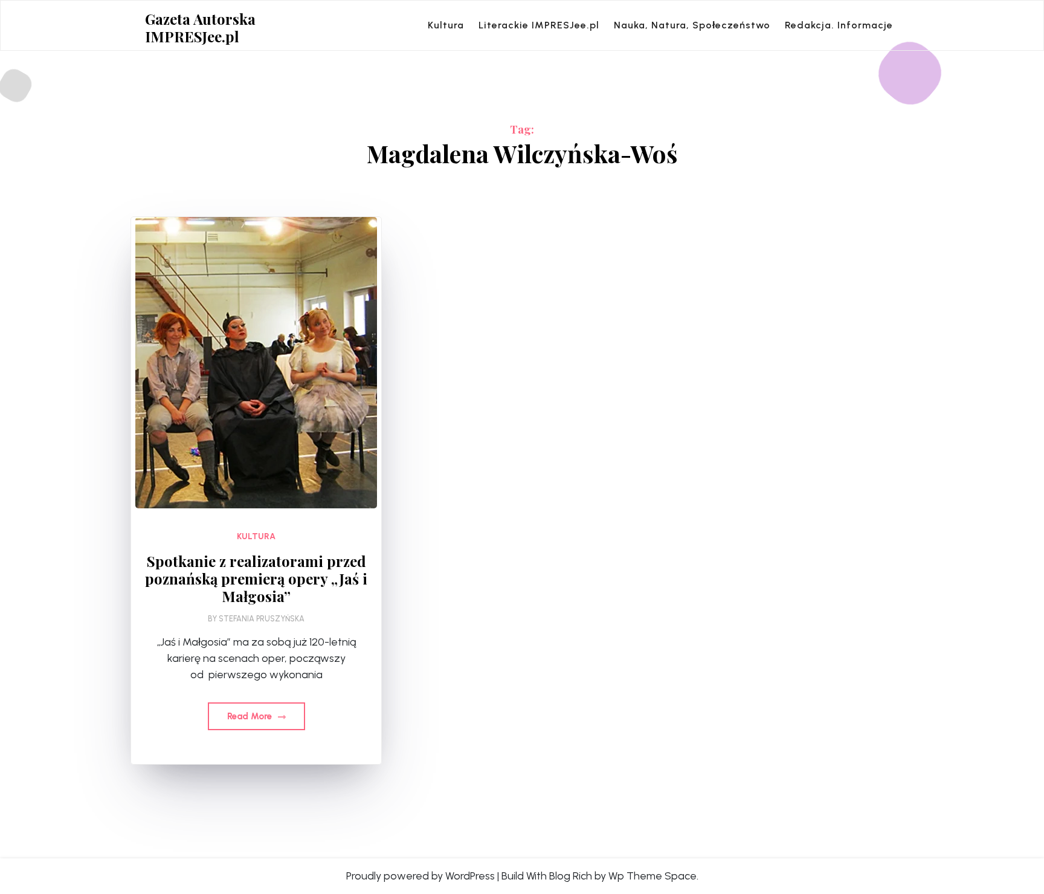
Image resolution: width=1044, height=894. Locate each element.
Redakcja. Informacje (839, 25)
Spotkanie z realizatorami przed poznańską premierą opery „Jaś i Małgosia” (256, 578)
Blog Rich (570, 876)
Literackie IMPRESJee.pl (538, 25)
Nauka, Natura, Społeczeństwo (692, 25)
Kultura (446, 25)
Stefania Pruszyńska (261, 618)
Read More (250, 716)
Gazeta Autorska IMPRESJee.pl (200, 27)
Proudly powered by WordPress (420, 876)
